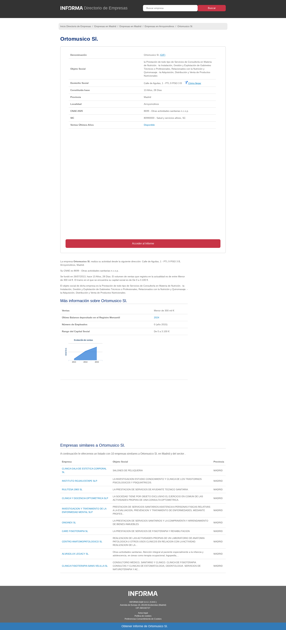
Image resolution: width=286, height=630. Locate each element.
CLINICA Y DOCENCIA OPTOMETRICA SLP (85, 498)
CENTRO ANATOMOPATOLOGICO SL (82, 541)
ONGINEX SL (69, 522)
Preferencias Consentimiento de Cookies (143, 619)
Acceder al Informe (143, 243)
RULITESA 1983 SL (72, 489)
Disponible (149, 125)
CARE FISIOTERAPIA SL (75, 531)
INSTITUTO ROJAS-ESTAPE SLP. (79, 481)
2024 (156, 317)
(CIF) (162, 55)
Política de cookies (143, 616)
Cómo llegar (194, 83)
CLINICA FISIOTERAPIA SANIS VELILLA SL (85, 566)
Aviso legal (143, 613)
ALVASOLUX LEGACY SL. (75, 553)
